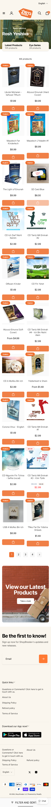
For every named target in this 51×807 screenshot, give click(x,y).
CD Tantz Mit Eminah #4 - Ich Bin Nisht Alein (38, 332)
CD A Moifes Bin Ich (13, 381)
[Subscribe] (43, 659)
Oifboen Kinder (13, 283)
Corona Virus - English (13, 427)
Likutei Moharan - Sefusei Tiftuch (13, 93)
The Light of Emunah (13, 189)
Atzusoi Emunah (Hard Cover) (38, 93)
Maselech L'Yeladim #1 (38, 140)
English (42, 3)
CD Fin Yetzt (38, 283)
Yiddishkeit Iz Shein (37, 381)
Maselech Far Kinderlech (13, 142)
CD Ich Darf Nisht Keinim (13, 236)
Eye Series (35, 45)
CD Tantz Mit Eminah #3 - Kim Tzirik (38, 477)
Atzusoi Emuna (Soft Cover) (13, 331)
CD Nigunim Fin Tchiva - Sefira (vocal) (13, 477)
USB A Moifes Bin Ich (13, 527)
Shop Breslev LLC (21, 794)
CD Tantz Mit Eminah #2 (38, 236)
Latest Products (13, 45)
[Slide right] (46, 46)
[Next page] (39, 554)
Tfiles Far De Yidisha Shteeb (38, 528)
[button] (4, 13)
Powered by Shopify (35, 794)
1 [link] (11, 554)
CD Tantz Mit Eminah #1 (38, 428)
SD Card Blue (37, 189)
